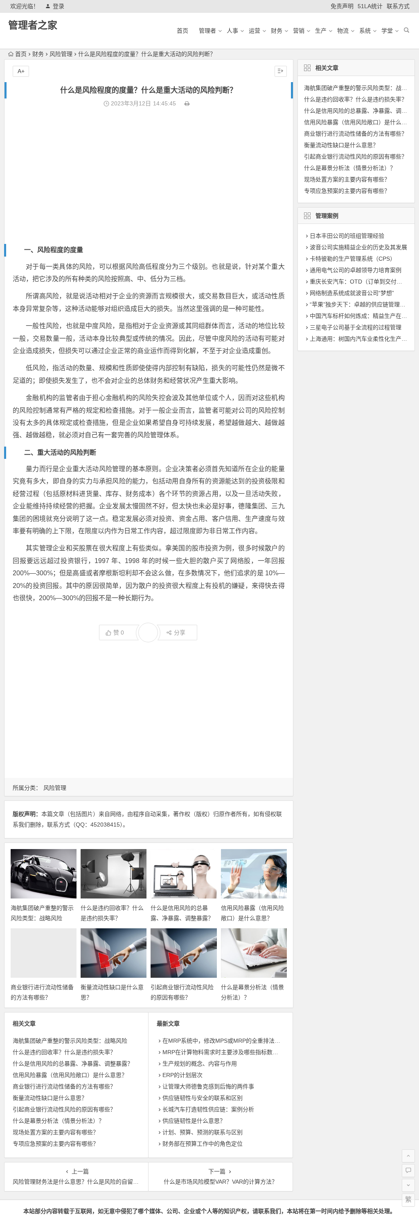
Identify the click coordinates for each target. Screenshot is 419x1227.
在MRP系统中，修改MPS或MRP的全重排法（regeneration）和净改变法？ (258, 1040)
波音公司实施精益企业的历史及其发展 (358, 247)
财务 (276, 30)
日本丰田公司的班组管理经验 (347, 235)
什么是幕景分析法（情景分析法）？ (58, 1120)
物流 (343, 30)
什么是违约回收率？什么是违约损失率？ (64, 1052)
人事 (232, 30)
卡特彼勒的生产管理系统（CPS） (353, 258)
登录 (58, 6)
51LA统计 (370, 6)
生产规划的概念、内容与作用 (199, 1063)
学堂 (387, 30)
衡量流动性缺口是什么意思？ (50, 1098)
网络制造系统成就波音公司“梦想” (352, 293)
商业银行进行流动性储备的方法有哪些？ (64, 1086)
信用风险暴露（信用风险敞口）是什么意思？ (70, 1075)
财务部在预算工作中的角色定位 (202, 1143)
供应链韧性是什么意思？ (193, 1120)
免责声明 (342, 6)
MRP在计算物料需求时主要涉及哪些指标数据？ (223, 1052)
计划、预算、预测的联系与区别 (202, 1132)
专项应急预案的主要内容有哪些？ (56, 1143)
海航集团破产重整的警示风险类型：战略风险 (70, 1040)
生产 (321, 30)
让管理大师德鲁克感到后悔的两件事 (208, 1086)
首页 (182, 30)
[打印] (187, 103)
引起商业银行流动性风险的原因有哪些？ (64, 1109)
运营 (254, 30)
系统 (365, 30)
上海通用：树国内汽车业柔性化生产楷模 (361, 338)
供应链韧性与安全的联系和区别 (202, 1098)
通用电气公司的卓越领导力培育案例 (355, 270)
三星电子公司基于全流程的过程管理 (355, 327)
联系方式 (398, 6)
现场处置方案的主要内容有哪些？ (56, 1132)
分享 (179, 632)
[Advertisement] (148, 176)
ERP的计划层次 (182, 1075)
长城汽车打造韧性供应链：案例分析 (208, 1109)
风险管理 (61, 54)
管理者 (207, 30)
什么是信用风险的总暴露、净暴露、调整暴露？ (73, 1063)
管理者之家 (32, 25)
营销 (298, 30)
